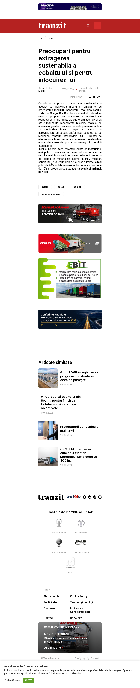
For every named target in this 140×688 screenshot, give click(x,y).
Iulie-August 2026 (69, 627)
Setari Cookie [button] (12, 680)
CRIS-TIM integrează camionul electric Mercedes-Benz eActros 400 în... (78, 454)
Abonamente (51, 596)
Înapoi (51, 38)
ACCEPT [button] (28, 680)
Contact (48, 618)
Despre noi (50, 608)
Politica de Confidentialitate (80, 610)
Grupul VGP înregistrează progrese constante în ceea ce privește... (79, 376)
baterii (45, 187)
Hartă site (76, 618)
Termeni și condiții (81, 602)
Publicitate (50, 602)
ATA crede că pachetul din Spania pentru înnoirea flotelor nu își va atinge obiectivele (61, 402)
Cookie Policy (78, 596)
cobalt (61, 187)
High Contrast (92, 658)
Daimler (77, 187)
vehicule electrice (51, 194)
